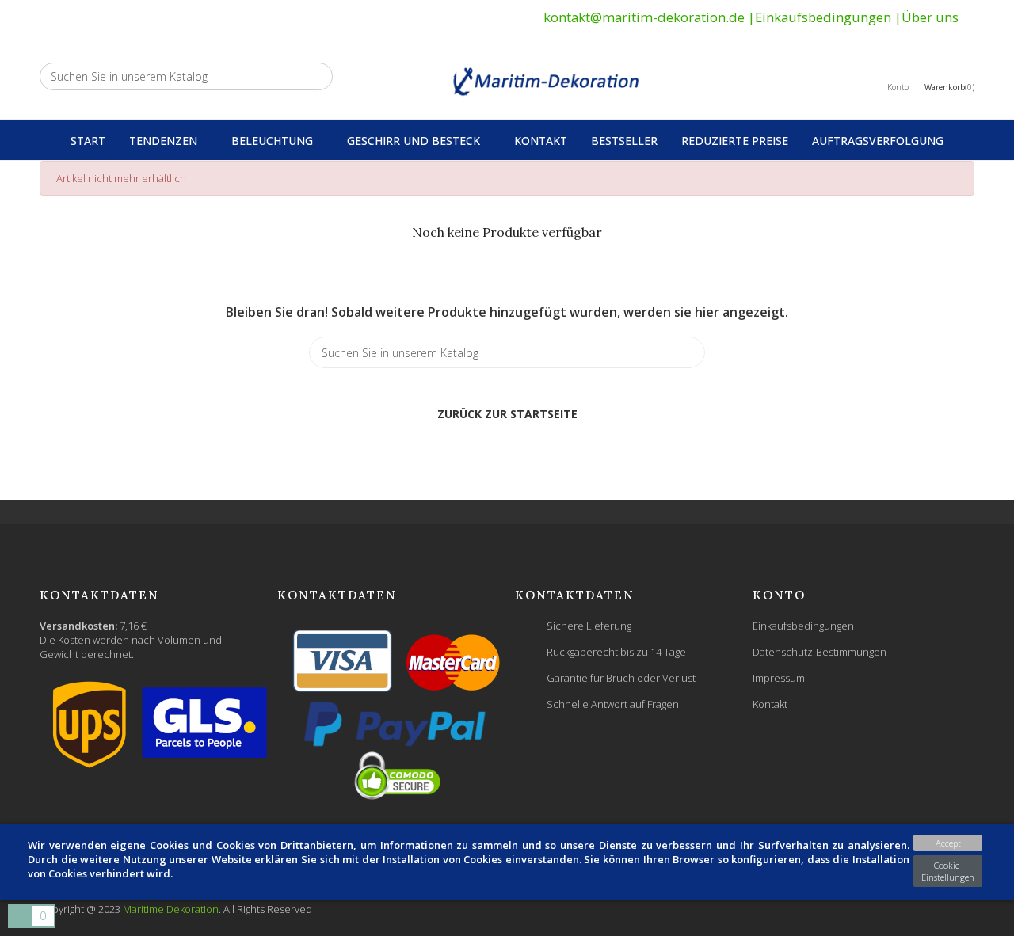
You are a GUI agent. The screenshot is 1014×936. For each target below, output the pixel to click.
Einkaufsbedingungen (823, 17)
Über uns (930, 17)
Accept (948, 843)
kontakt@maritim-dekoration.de (644, 17)
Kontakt (770, 704)
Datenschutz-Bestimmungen (819, 652)
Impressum (779, 678)
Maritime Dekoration (171, 909)
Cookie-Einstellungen (947, 871)
